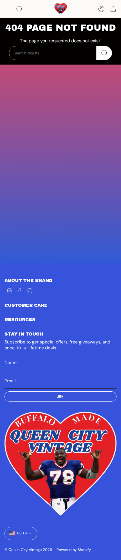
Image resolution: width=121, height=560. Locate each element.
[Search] (104, 53)
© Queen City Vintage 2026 (28, 549)
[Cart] (113, 9)
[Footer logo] (60, 464)
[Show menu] (7, 9)
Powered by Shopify (74, 549)
